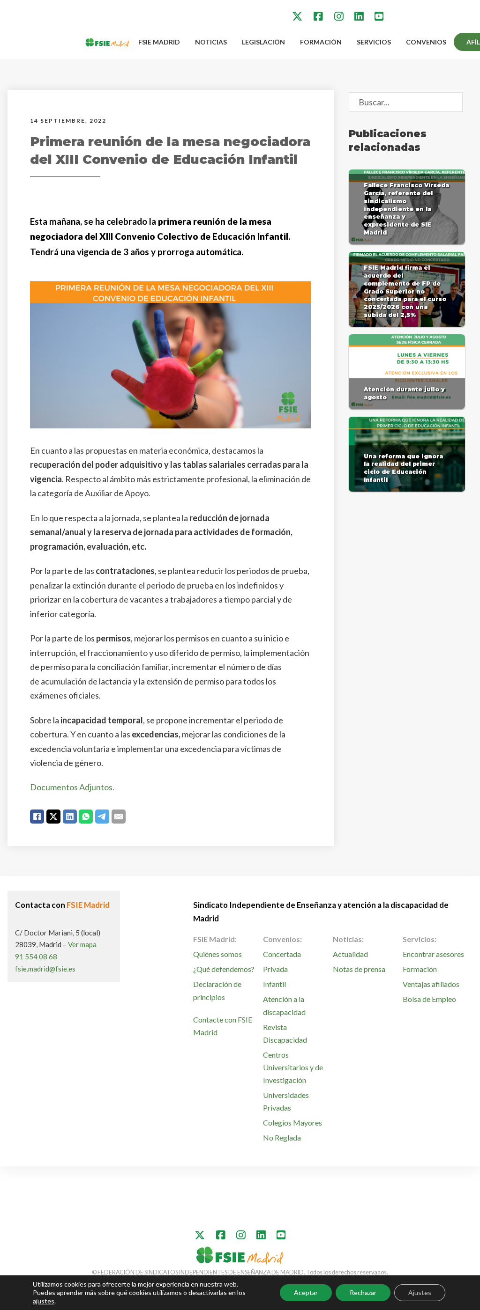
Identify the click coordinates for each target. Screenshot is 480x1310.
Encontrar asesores (433, 953)
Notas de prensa (359, 968)
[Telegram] (102, 817)
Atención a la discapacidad (284, 1005)
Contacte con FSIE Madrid (222, 1026)
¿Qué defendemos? (224, 968)
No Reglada (282, 1137)
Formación (321, 42)
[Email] (119, 817)
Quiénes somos (217, 953)
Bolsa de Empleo (429, 998)
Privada (275, 968)
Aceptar (306, 1292)
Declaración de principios (217, 990)
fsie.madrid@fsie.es (45, 968)
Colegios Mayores (292, 1122)
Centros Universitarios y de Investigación (293, 1067)
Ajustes (419, 1292)
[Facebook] (37, 817)
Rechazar (363, 1292)
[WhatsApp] (86, 817)
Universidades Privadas (286, 1101)
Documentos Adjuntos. (72, 787)
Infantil (274, 983)
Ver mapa (82, 944)
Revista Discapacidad (285, 1033)
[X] (53, 817)
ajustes (43, 1301)
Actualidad (350, 953)
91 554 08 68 (36, 956)
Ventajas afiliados (431, 983)
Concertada (282, 953)
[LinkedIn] (70, 817)
